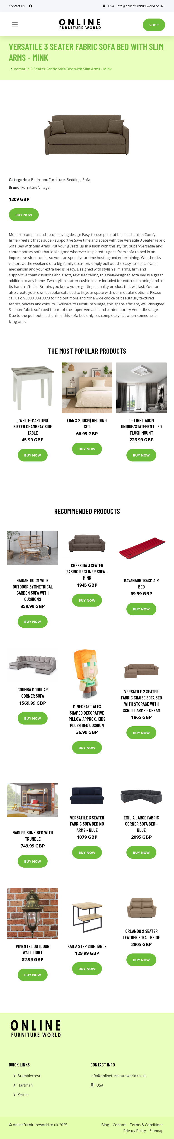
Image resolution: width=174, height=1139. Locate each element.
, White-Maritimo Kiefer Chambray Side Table (32, 426)
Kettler (23, 1094)
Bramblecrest (28, 1075)
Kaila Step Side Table (87, 946)
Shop (154, 25)
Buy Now (23, 214)
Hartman (25, 1085)
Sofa (86, 179)
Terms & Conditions (146, 1124)
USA (111, 6)
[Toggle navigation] (15, 24)
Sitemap (156, 1130)
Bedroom (39, 179)
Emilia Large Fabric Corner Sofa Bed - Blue (141, 824)
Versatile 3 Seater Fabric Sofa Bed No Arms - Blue (87, 824)
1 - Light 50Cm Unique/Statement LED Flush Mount (141, 426)
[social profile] (30, 6)
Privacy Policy (134, 1130)
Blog (105, 1124)
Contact (119, 1124)
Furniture (57, 179)
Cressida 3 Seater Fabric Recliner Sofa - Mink (87, 571)
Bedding (74, 179)
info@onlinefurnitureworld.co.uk (140, 6)
